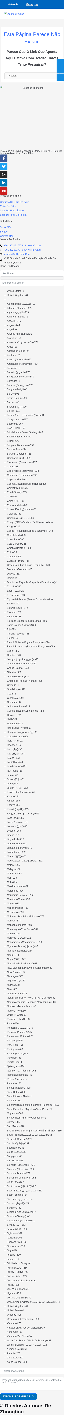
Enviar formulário (18, 1396)
